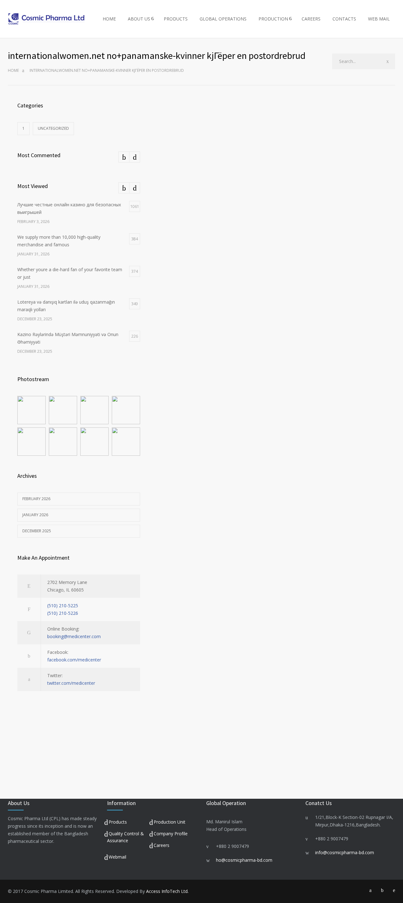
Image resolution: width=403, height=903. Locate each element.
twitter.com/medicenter (71, 683)
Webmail (117, 857)
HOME (109, 19)
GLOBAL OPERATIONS (223, 19)
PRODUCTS (176, 19)
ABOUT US (139, 19)
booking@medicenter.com (74, 636)
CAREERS (311, 19)
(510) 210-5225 (62, 606)
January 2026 (35, 514)
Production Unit (169, 822)
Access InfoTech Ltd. (167, 891)
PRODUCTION (273, 19)
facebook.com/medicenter (74, 660)
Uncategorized (53, 128)
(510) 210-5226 (62, 613)
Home (13, 70)
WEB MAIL (379, 19)
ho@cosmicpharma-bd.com (244, 860)
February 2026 (36, 498)
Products (118, 822)
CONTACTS (344, 19)
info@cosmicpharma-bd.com (344, 852)
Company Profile (171, 834)
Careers (161, 845)
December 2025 (36, 531)
